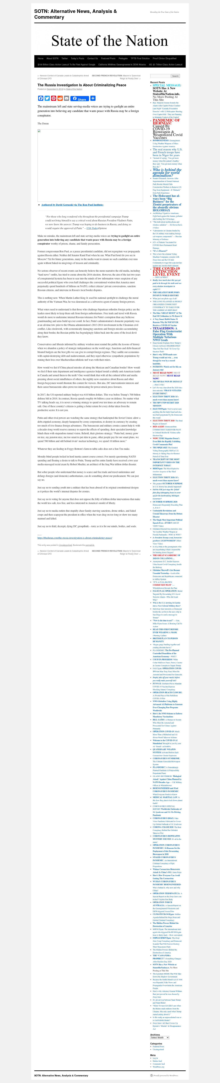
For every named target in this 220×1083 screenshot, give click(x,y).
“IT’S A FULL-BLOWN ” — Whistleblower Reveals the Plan (165, 585)
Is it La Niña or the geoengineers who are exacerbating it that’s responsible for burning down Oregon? (167, 549)
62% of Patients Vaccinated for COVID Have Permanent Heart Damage (165, 245)
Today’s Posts (77, 58)
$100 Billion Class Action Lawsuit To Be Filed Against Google (66, 64)
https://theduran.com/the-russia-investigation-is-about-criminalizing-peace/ (75, 537)
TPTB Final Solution (140, 58)
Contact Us (92, 58)
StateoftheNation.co (161, 967)
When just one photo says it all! (165, 298)
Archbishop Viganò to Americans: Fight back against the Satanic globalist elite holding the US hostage (167, 216)
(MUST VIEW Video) (167, 522)
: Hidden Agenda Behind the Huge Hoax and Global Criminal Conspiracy (167, 917)
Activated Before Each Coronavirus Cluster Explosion (165, 752)
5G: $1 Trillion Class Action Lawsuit (165, 64)
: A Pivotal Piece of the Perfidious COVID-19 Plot (167, 695)
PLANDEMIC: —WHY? (166, 653)
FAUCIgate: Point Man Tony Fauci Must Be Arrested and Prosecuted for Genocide (167, 671)
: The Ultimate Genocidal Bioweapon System (166, 761)
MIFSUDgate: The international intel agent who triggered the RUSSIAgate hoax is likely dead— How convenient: (167, 932)
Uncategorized (65, 545)
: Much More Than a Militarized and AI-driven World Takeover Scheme (166, 734)
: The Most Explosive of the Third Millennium (166, 471)
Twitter (65, 58)
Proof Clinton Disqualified (164, 58)
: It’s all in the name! (167, 839)
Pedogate (123, 58)
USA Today (92, 228)
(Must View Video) (167, 540)
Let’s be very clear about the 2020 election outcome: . (167, 390)
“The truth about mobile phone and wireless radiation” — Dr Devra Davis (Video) (167, 225)
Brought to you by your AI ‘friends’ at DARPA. (167, 743)
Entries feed (157, 1061)
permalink (90, 545)
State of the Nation (74, 89)
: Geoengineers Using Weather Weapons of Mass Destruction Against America (166, 143)
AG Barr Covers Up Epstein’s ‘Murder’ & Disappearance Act (167, 1026)
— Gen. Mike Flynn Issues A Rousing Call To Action (167, 623)
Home (40, 58)
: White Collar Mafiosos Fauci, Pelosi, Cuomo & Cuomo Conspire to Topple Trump (167, 662)
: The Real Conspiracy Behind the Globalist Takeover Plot (167, 830)
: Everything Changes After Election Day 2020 (167, 958)
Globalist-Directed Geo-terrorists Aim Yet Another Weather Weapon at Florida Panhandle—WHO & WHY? (167, 531)
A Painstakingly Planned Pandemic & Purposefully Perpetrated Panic (166, 770)
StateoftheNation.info (166, 94)
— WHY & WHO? (166, 272)
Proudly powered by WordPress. (165, 1075)
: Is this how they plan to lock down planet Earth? (167, 800)
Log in (155, 1058)
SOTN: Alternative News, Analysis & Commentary (75, 13)
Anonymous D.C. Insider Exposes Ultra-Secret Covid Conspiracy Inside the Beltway (167, 564)
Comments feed (159, 1064)
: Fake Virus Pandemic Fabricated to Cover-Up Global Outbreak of (167, 821)
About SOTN (52, 58)
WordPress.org (158, 1066)
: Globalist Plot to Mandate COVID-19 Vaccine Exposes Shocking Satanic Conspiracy (167, 686)
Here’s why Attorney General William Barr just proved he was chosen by (167, 994)
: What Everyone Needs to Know (166, 791)
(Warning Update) (165, 632)
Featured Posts (108, 58)
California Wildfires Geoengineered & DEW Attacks (122, 64)
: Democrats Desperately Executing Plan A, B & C (167, 504)
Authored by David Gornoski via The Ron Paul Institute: (72, 204)
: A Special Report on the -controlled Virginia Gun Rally (167, 896)
